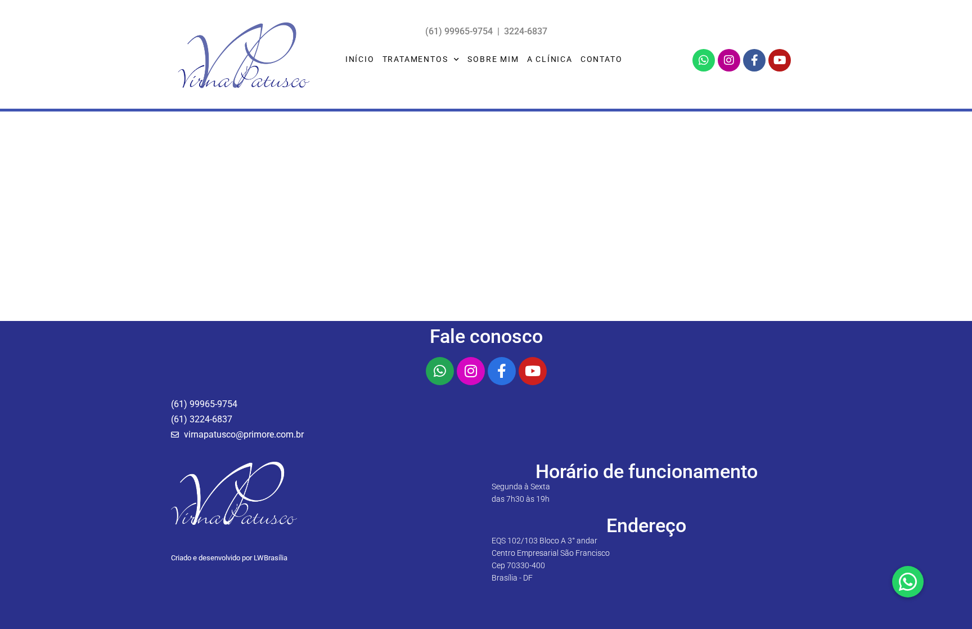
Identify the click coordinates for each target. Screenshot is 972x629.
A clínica (550, 59)
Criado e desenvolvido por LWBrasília (229, 558)
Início (360, 59)
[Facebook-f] (754, 60)
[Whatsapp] (703, 60)
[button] (908, 581)
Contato (601, 59)
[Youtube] (779, 60)
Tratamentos (415, 59)
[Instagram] (729, 60)
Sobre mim (493, 59)
